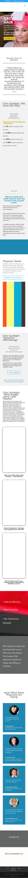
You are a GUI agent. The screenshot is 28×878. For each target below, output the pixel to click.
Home (7, 868)
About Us (13, 868)
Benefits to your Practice (12, 278)
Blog (19, 868)
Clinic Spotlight (14, 372)
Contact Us (9, 38)
